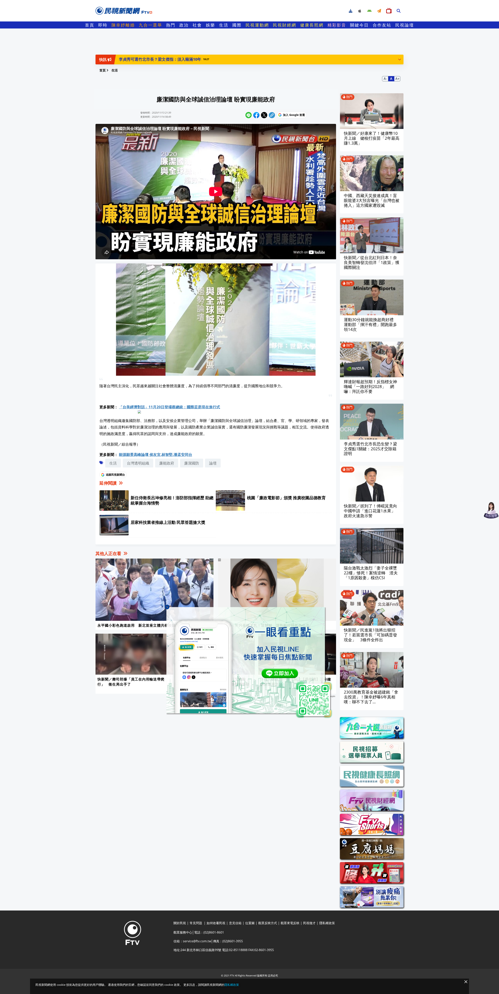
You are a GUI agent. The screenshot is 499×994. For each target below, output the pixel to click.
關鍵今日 (359, 25)
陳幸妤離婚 (123, 25)
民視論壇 (404, 25)
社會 (197, 25)
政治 (184, 25)
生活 (223, 25)
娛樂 (210, 25)
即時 (103, 25)
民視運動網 (257, 25)
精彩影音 (336, 25)
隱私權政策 (231, 985)
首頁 (89, 25)
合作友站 (382, 25)
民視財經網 (284, 25)
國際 (237, 25)
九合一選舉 (150, 25)
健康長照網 (312, 25)
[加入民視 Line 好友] (249, 662)
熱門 (170, 25)
